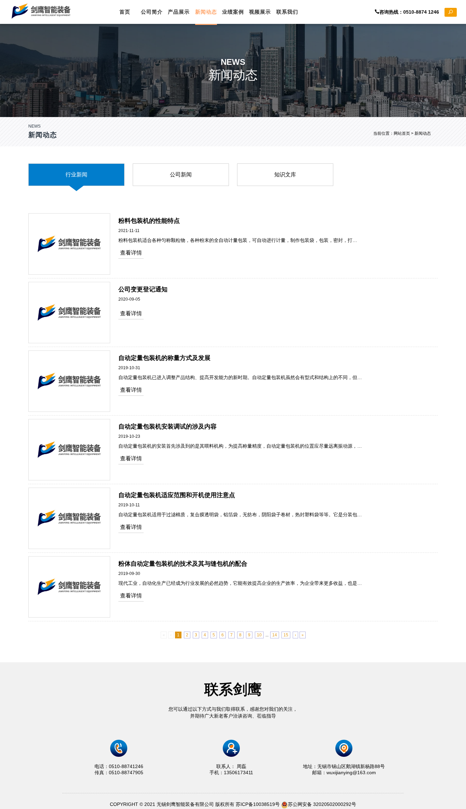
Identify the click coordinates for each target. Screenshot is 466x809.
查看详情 (131, 253)
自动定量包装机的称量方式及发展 (164, 358)
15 (285, 635)
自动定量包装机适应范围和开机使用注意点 (176, 495)
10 (259, 635)
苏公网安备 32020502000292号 (322, 804)
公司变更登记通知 (143, 289)
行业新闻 (76, 174)
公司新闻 (181, 174)
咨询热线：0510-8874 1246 (412, 12)
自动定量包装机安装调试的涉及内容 (167, 426)
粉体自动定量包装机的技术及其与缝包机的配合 (182, 563)
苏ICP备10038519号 (258, 804)
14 (274, 635)
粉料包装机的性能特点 (149, 220)
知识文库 (285, 174)
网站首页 (402, 133)
